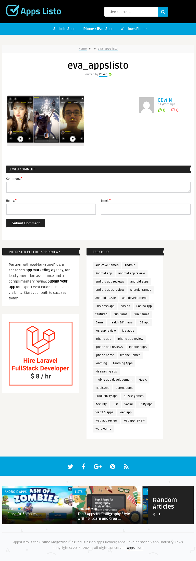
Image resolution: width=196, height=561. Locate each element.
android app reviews (109, 282)
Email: (106, 200)
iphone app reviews (109, 347)
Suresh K (97, 509)
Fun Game (121, 314)
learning (101, 363)
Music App (102, 388)
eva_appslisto (108, 49)
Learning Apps (123, 363)
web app (126, 412)
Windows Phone (133, 29)
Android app (103, 273)
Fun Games (142, 314)
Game (99, 322)
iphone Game (104, 355)
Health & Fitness (121, 322)
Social (128, 404)
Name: (11, 200)
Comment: (14, 178)
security (101, 404)
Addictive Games (107, 265)
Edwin (103, 74)
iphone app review (130, 339)
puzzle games (134, 396)
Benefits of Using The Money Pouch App (120, 516)
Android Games (140, 290)
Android (130, 265)
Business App (105, 306)
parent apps (124, 388)
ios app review (105, 331)
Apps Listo (135, 548)
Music (143, 380)
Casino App (144, 306)
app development (134, 298)
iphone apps (138, 347)
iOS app (144, 322)
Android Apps (64, 29)
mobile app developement (113, 380)
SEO (115, 404)
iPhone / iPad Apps (98, 29)
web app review (106, 421)
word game (103, 429)
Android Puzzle (105, 298)
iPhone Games (130, 355)
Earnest (26, 509)
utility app (146, 404)
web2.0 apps (104, 412)
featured (101, 314)
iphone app (103, 339)
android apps (139, 282)
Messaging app (106, 371)
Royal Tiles (30, 514)
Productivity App (106, 396)
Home (83, 49)
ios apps (128, 331)
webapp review (134, 421)
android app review (131, 273)
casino (125, 306)
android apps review (109, 290)
